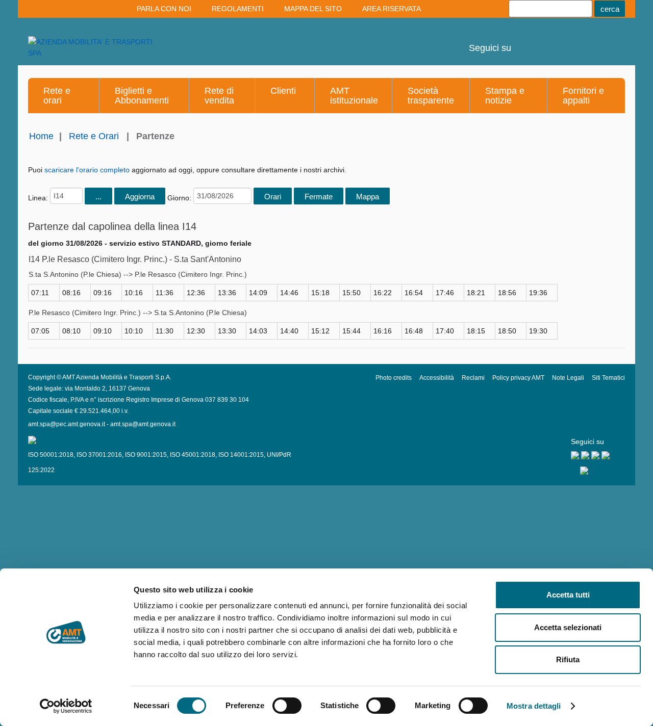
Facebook (608, 41)
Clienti (283, 91)
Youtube (526, 41)
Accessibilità (436, 377)
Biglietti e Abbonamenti (142, 96)
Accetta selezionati (567, 627)
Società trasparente (431, 96)
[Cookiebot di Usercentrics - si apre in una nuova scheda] (66, 706)
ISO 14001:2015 (241, 454)
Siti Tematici (608, 377)
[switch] (287, 705)
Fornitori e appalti (583, 96)
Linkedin (553, 41)
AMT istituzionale (354, 96)
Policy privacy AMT (518, 377)
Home (41, 136)
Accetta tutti (568, 594)
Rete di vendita (219, 96)
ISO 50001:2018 (50, 454)
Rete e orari (56, 96)
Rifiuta (568, 659)
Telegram (581, 41)
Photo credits (393, 377)
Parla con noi (164, 9)
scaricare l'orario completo (87, 170)
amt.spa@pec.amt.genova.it (66, 424)
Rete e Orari (94, 136)
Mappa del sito (313, 9)
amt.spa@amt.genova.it (142, 424)
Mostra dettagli (534, 706)
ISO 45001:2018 (192, 454)
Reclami (473, 377)
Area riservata (391, 9)
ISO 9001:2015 (146, 454)
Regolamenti (238, 9)
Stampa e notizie (504, 96)
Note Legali (568, 377)
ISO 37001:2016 (99, 454)
